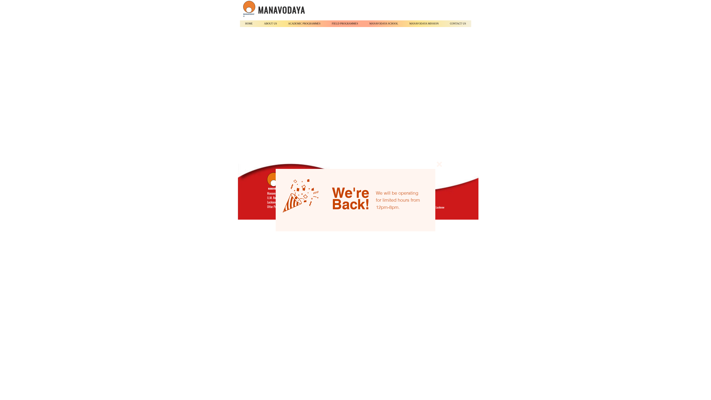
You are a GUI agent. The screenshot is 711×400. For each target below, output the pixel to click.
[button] (439, 164)
